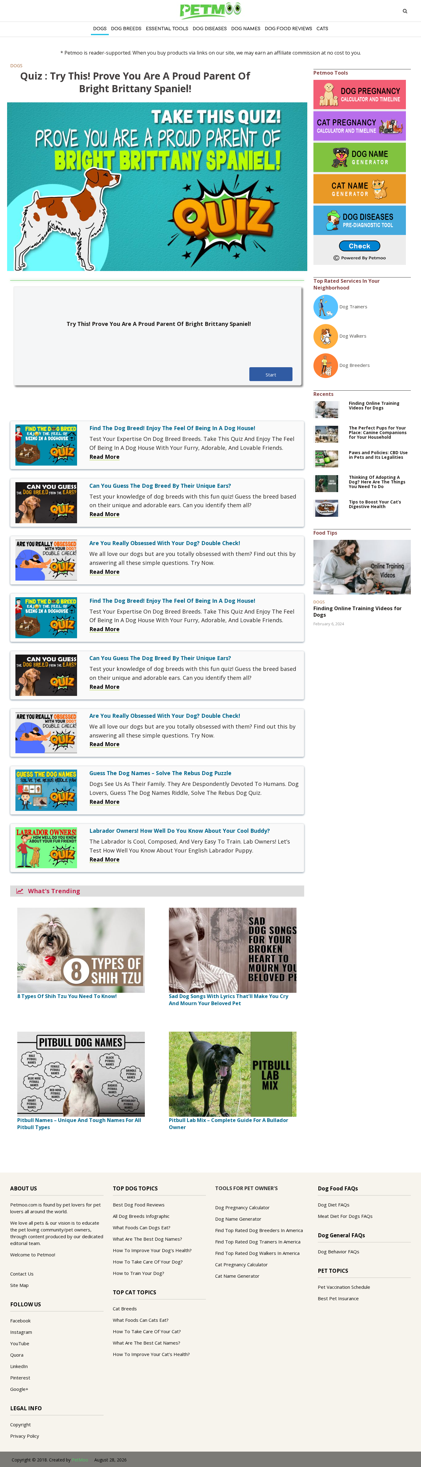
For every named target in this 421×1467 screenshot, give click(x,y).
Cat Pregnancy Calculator (241, 1264)
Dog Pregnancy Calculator (242, 1207)
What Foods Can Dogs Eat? (141, 1227)
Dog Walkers (352, 336)
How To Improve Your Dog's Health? (152, 1250)
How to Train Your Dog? (138, 1273)
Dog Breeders (354, 365)
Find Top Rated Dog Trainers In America (257, 1242)
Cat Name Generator (237, 1276)
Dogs (100, 29)
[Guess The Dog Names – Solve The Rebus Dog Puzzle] (46, 790)
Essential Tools (167, 29)
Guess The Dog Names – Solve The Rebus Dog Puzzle (160, 773)
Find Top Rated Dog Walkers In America (257, 1253)
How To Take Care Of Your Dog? (148, 1262)
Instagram (21, 1332)
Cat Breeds (125, 1308)
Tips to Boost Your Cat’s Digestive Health (375, 504)
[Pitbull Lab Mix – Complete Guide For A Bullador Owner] (232, 1074)
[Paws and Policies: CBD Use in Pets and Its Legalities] (326, 458)
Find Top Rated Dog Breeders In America (259, 1230)
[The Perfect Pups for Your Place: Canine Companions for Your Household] (326, 434)
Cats (322, 29)
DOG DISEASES (210, 29)
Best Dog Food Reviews (139, 1205)
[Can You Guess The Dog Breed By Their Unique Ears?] (46, 502)
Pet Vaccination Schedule (344, 1287)
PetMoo (80, 1460)
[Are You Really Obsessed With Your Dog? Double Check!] (46, 560)
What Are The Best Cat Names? (146, 1343)
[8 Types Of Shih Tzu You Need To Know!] (81, 950)
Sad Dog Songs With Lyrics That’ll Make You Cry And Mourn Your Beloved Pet (228, 1000)
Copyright (20, 1424)
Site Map (19, 1285)
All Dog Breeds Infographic (141, 1216)
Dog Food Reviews (288, 29)
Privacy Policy (24, 1436)
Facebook (20, 1320)
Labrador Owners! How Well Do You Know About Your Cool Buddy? (179, 830)
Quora (16, 1355)
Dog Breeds (126, 29)
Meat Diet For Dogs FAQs (345, 1216)
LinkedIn (19, 1366)
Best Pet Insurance (338, 1298)
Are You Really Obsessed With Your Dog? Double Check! (164, 543)
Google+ (19, 1389)
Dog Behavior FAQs (338, 1251)
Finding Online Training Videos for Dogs (374, 405)
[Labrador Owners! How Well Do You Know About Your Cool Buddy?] (46, 847)
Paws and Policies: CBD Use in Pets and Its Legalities (378, 455)
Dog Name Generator (238, 1219)
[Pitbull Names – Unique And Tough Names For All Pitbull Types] (81, 1074)
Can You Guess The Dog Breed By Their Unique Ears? (160, 485)
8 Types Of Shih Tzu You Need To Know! (67, 996)
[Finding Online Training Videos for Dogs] (326, 409)
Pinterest (20, 1378)
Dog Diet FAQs (333, 1205)
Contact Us (22, 1274)
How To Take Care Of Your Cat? (147, 1331)
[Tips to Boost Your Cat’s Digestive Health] (326, 508)
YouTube (19, 1343)
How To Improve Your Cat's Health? (151, 1354)
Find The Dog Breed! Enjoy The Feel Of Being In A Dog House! (172, 428)
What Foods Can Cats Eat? (141, 1320)
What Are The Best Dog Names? (147, 1239)
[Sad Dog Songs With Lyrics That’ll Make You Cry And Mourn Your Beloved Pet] (232, 950)
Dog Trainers (353, 306)
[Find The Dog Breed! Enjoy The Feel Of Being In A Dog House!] (46, 445)
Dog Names (245, 29)
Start (271, 375)
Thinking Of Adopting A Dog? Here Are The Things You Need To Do (377, 482)
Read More (104, 456)
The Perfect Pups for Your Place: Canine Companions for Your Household (378, 433)
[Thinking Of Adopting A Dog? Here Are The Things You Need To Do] (326, 483)
